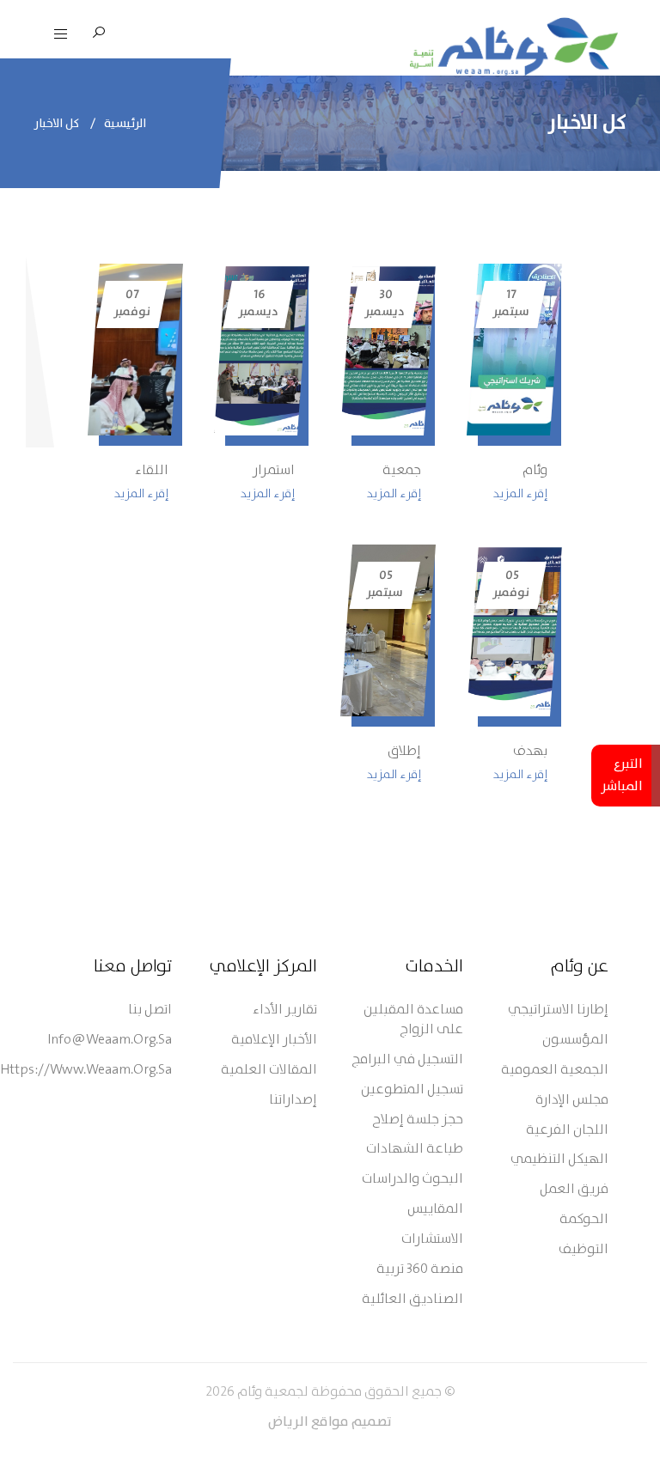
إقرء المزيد (520, 494)
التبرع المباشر (622, 775)
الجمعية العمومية (554, 1070)
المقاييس (435, 1210)
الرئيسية (125, 123)
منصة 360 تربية (419, 1270)
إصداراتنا (293, 1101)
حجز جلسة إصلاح (417, 1120)
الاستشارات (432, 1240)
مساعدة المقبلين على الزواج (413, 1020)
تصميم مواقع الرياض (330, 1423)
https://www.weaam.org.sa (86, 1070)
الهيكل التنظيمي (559, 1160)
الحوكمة (583, 1220)
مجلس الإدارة (571, 1101)
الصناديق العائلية (412, 1300)
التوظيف (583, 1250)
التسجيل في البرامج (407, 1060)
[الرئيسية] (514, 46)
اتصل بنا (150, 1010)
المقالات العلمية (269, 1070)
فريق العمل (574, 1190)
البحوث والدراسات (412, 1180)
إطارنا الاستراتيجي (558, 1010)
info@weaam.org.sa (109, 1040)
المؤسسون (575, 1040)
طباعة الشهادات (414, 1150)
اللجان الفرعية (567, 1131)
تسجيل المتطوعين (412, 1090)
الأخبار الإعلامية (274, 1040)
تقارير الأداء (285, 1010)
